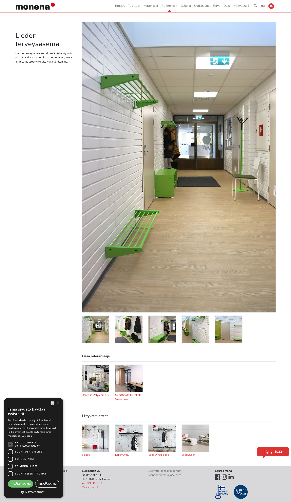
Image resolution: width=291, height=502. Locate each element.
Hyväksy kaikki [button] (20, 483)
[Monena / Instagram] (224, 477)
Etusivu (120, 6)
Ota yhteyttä (90, 487)
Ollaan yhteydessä (236, 6)
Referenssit (169, 6)
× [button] (57, 402)
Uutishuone (202, 6)
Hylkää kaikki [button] (47, 483)
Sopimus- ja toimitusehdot (164, 471)
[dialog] (33, 448)
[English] (262, 6)
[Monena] (35, 6)
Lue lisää (27, 435)
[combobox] (52, 403)
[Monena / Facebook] (217, 477)
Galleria (186, 6)
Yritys (216, 6)
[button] (255, 6)
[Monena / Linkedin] (231, 477)
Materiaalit (151, 6)
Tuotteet (134, 6)
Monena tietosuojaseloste (164, 475)
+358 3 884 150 (92, 483)
